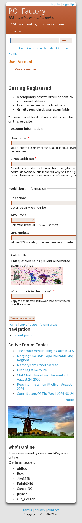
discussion (18, 31)
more (70, 399)
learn (62, 24)
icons (30, 48)
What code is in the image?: (33, 291)
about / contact (60, 48)
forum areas (48, 324)
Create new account (30, 69)
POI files (16, 24)
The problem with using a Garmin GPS (45, 351)
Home (12, 53)
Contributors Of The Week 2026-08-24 (45, 393)
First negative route (32, 370)
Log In (55, 4)
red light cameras (40, 24)
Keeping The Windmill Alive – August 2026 (44, 386)
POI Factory (26, 11)
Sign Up (68, 4)
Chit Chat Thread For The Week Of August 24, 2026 (42, 377)
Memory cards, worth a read (37, 365)
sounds (41, 48)
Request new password (32, 77)
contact (53, 510)
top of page (28, 324)
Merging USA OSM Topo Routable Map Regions (45, 358)
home (12, 324)
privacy (40, 510)
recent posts (23, 335)
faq (21, 48)
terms (27, 510)
